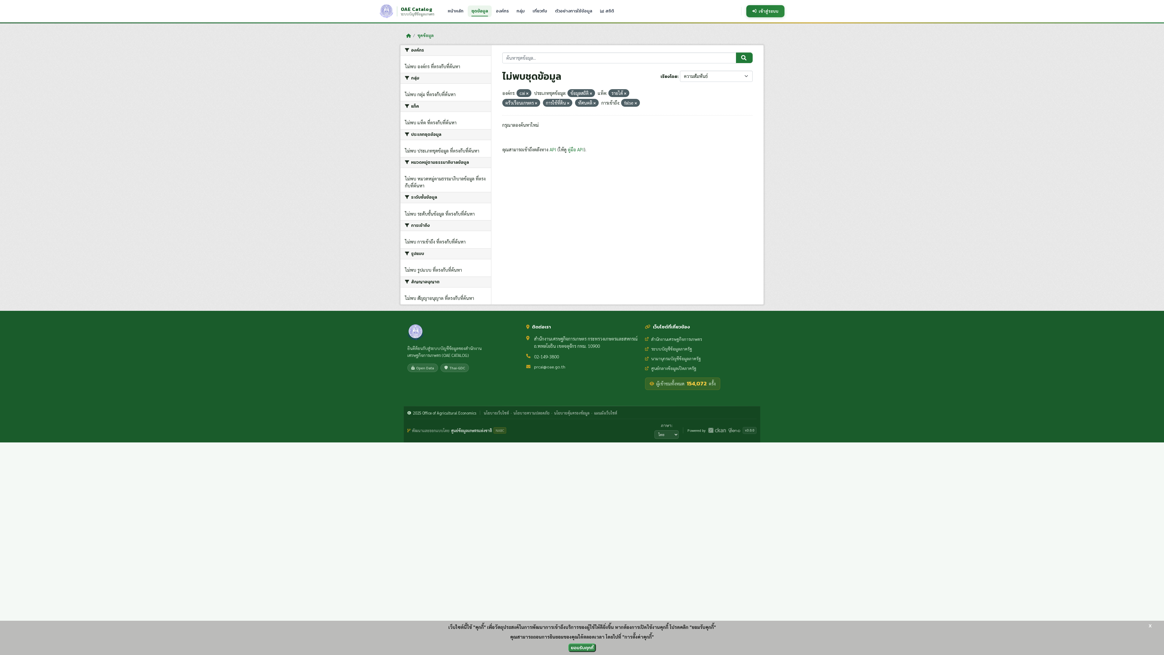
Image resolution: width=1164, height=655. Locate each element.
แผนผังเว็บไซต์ (605, 412)
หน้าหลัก (455, 11)
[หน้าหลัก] (408, 35)
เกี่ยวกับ (540, 11)
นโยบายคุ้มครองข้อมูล (572, 412)
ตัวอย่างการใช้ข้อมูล (573, 11)
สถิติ (609, 11)
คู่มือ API (576, 149)
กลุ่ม (521, 11)
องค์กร (502, 11)
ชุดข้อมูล (479, 11)
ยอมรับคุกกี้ (582, 647)
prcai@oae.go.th (549, 366)
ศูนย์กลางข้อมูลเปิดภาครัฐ (673, 368)
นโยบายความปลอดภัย (531, 412)
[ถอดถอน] (527, 93)
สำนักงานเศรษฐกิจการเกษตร (676, 339)
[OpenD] (734, 430)
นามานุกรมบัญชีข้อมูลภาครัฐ (676, 358)
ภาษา (666, 425)
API (553, 149)
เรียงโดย (669, 76)
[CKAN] (717, 430)
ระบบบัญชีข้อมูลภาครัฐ (671, 348)
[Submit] (744, 57)
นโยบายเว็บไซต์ (496, 412)
